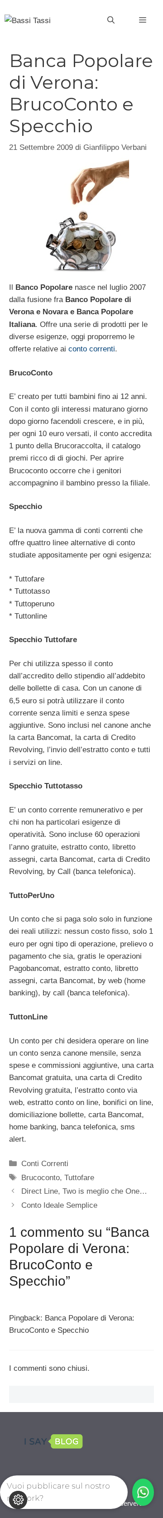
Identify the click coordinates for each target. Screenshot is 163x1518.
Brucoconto (40, 1177)
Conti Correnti (44, 1163)
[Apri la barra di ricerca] (111, 20)
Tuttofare (79, 1177)
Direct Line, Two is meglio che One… (84, 1191)
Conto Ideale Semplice (59, 1205)
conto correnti (91, 349)
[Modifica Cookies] (18, 1500)
